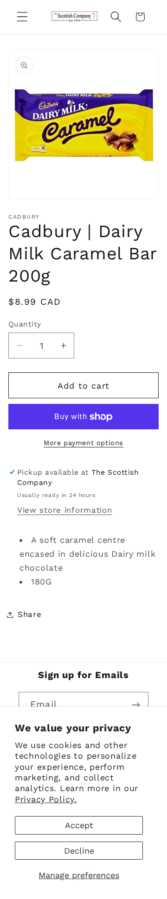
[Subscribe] (135, 705)
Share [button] (30, 614)
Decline (79, 850)
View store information (64, 510)
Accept (79, 825)
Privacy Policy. (46, 799)
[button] (22, 17)
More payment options (83, 442)
